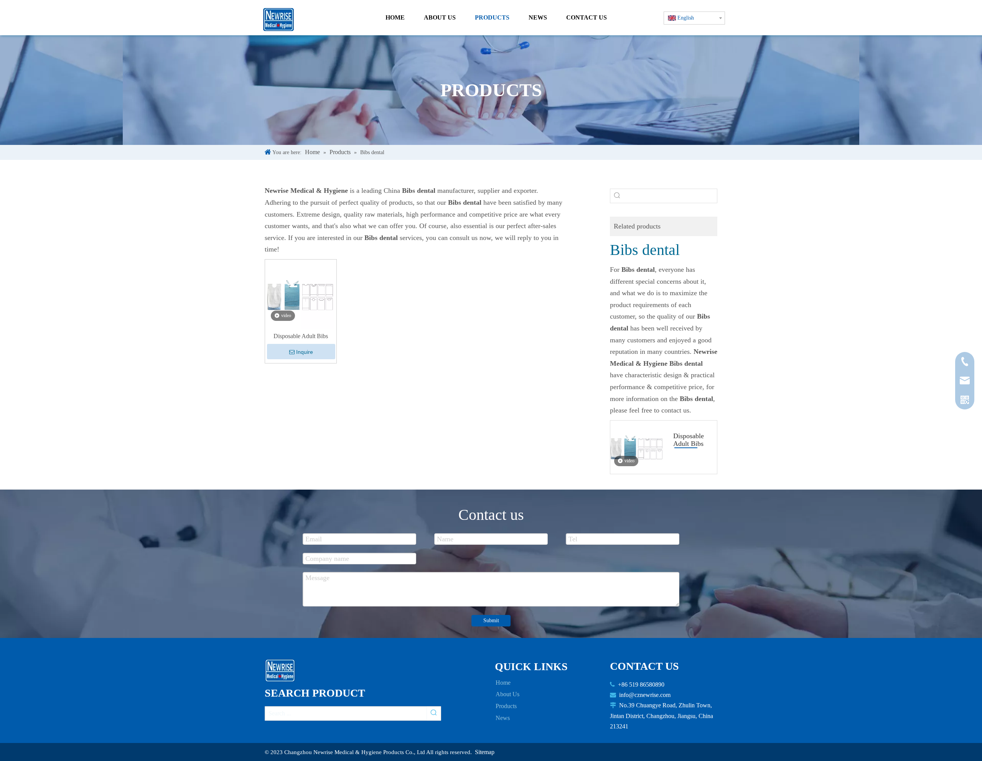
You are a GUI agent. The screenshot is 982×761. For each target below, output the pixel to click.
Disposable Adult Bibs (301, 336)
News (503, 718)
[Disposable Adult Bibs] (300, 294)
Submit (491, 620)
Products (506, 706)
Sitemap (484, 752)
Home (503, 682)
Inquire (304, 352)
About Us (507, 694)
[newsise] (282, 670)
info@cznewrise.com (645, 695)
